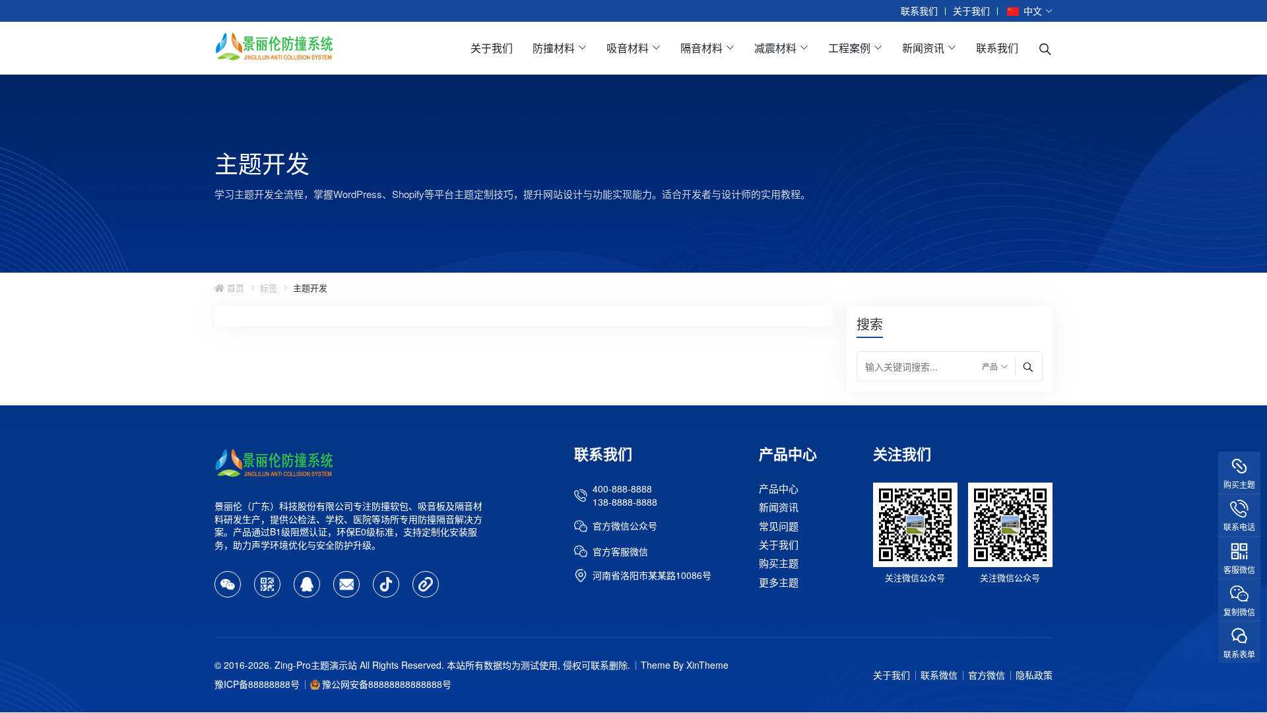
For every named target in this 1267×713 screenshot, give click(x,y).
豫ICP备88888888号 (257, 684)
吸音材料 (627, 47)
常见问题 (778, 526)
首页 (234, 288)
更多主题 (778, 582)
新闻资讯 (923, 47)
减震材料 (775, 47)
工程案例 (849, 47)
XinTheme (707, 664)
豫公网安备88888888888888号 (386, 684)
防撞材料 (554, 47)
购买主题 (778, 563)
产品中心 (778, 488)
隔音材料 (701, 47)
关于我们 (971, 11)
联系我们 (919, 11)
